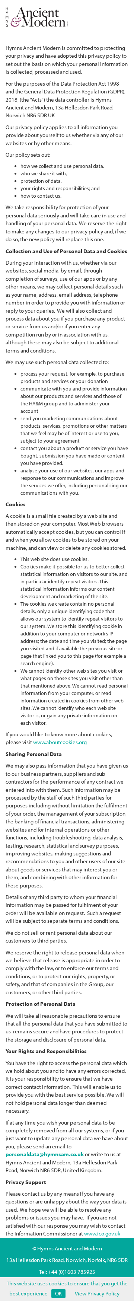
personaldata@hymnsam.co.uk (45, 1154)
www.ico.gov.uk (102, 1233)
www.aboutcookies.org (60, 742)
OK (58, 1293)
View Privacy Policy (97, 1293)
